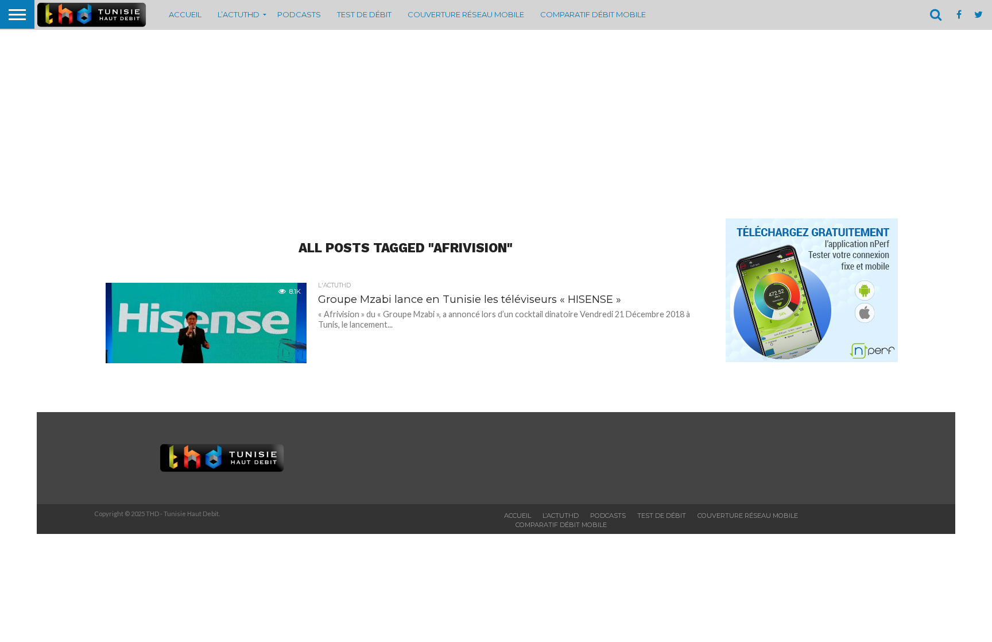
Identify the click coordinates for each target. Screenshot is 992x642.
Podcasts (299, 14)
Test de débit (364, 14)
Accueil (185, 14)
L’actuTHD (238, 14)
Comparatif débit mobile (593, 14)
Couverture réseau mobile (466, 14)
